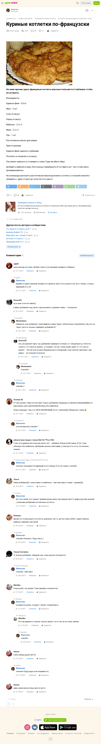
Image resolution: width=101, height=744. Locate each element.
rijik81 (16, 264)
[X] (46, 186)
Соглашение (20, 733)
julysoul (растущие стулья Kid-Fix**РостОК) (34, 440)
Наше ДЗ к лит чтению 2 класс (19, 235)
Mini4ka (17, 585)
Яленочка (20, 280)
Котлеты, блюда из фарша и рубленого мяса (75, 18)
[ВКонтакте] (11, 186)
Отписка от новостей (73, 733)
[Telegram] (81, 186)
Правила (31, 733)
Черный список (57, 733)
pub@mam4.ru (89, 733)
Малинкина (21, 321)
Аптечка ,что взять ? (15, 238)
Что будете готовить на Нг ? (18, 229)
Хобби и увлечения (25, 18)
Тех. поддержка (43, 733)
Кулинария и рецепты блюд (45, 18)
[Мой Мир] (34, 186)
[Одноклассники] (23, 186)
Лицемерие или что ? (15, 242)
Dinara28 (18, 300)
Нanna (16, 651)
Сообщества (11, 18)
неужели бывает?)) (14, 232)
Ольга (16, 479)
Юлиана (17, 516)
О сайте (38, 720)
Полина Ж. (18, 400)
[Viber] (58, 186)
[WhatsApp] (69, 186)
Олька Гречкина (21, 552)
